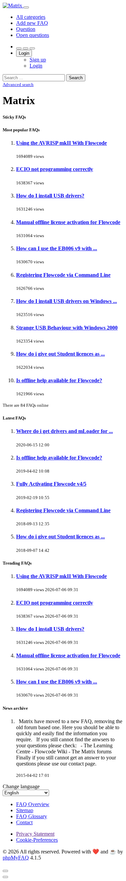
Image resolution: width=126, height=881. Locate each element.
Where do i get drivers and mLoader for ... (64, 431)
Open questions (32, 35)
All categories (30, 17)
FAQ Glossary (31, 816)
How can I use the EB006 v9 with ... (56, 248)
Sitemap (24, 810)
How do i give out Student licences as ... (60, 354)
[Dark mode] (25, 48)
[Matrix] (13, 5)
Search (76, 77)
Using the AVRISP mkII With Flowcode (61, 143)
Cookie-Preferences (37, 840)
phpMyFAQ (16, 858)
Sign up (38, 59)
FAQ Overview (32, 804)
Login (24, 53)
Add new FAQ (32, 23)
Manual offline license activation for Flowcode (68, 222)
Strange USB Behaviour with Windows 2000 (67, 328)
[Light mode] (19, 48)
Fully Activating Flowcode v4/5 (51, 484)
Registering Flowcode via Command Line (63, 275)
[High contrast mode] (32, 48)
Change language (21, 786)
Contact (24, 822)
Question (25, 29)
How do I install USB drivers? (50, 196)
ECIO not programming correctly (54, 169)
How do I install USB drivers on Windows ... (66, 301)
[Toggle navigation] (26, 7)
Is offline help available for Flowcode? (59, 380)
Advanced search (18, 84)
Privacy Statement (35, 834)
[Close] (5, 871)
